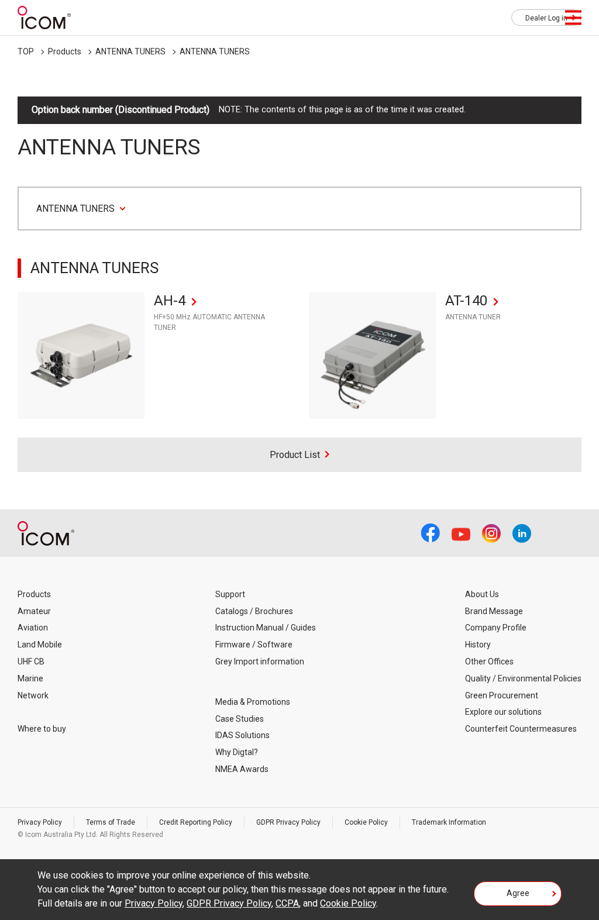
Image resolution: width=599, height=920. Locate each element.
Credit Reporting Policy (195, 822)
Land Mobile (40, 644)
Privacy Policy (40, 822)
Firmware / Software (253, 644)
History (478, 644)
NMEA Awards (241, 769)
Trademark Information (449, 822)
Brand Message (494, 611)
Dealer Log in (546, 18)
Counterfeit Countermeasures (521, 728)
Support (230, 594)
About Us (482, 594)
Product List (295, 454)
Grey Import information (259, 661)
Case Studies (239, 718)
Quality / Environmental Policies (523, 678)
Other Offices (489, 661)
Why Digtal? (236, 752)
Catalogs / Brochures (254, 611)
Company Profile (495, 627)
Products (64, 51)
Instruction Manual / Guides (265, 627)
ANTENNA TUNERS (130, 51)
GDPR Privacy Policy (288, 822)
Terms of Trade (110, 822)
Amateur (34, 611)
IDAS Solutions (242, 735)
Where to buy (42, 728)
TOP (26, 51)
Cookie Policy (366, 822)
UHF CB (31, 661)
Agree (518, 893)
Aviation (33, 627)
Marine (30, 678)
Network (33, 695)
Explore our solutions (503, 711)
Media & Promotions (252, 702)
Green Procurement (501, 695)
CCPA (287, 903)
